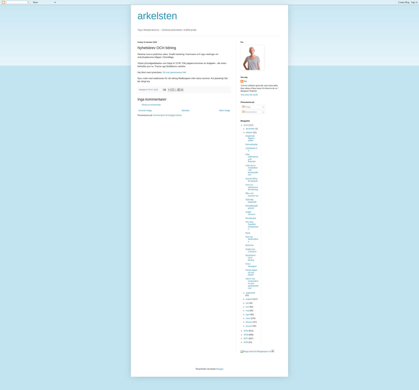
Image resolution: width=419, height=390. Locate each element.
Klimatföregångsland (252, 207)
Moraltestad (251, 218)
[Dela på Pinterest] (182, 89)
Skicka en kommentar (151, 105)
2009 (246, 331)
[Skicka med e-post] (169, 89)
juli (247, 303)
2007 (246, 338)
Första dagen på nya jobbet (251, 272)
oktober (249, 132)
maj (248, 310)
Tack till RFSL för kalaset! (252, 180)
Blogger (219, 369)
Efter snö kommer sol (252, 194)
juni (248, 307)
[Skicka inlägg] (164, 90)
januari (249, 326)
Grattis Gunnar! (250, 213)
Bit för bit (249, 245)
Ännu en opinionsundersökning (252, 187)
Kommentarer (250, 112)
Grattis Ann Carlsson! (251, 250)
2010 (246, 125)
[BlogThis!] (172, 89)
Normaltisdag (251, 144)
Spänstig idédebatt (251, 200)
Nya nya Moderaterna (252, 239)
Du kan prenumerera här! (174, 72)
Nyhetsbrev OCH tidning (251, 257)
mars (248, 318)
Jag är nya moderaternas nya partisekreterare (252, 283)
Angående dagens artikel (250, 138)
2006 (246, 342)
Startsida (185, 110)
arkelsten (157, 15)
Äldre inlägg (224, 110)
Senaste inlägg (145, 110)
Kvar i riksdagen (251, 265)
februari (249, 322)
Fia (245, 81)
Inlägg (247, 107)
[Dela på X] (175, 89)
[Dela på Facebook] (179, 89)
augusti (249, 299)
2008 (246, 335)
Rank (248, 233)
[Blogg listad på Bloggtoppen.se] (256, 351)
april (248, 314)
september (250, 293)
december (250, 129)
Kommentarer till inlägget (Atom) (167, 115)
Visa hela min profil (249, 95)
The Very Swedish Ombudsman (252, 225)
